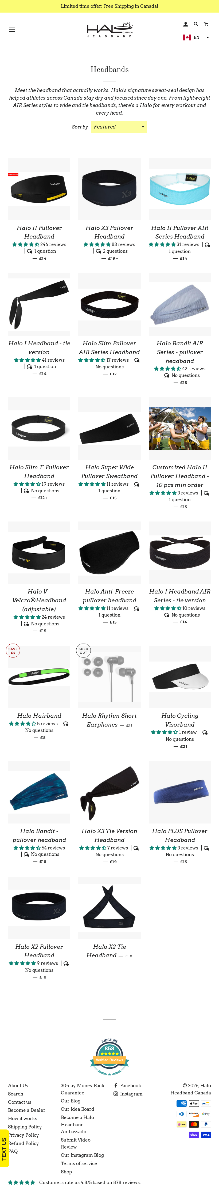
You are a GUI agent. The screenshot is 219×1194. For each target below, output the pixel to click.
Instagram (131, 1094)
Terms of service (79, 1163)
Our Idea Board (77, 1109)
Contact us (19, 1102)
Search (15, 1094)
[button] (195, 37)
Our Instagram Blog (82, 1155)
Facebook (130, 1085)
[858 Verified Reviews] (109, 1078)
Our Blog (70, 1101)
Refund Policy (23, 1143)
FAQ (13, 1151)
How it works (22, 1118)
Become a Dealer (26, 1110)
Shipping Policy (25, 1126)
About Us (18, 1085)
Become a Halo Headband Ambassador (77, 1124)
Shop (66, 1171)
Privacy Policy (23, 1135)
